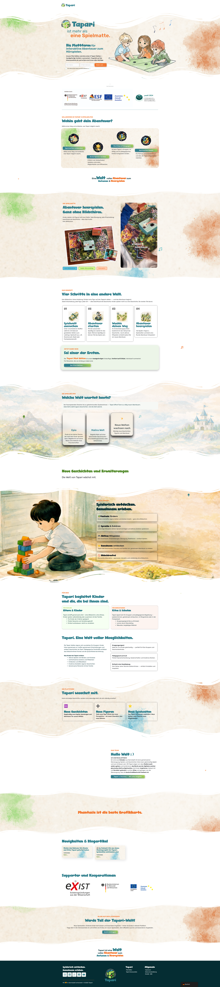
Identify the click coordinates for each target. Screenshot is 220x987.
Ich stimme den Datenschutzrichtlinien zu (78, 68)
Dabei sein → (100, 65)
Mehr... (66, 855)
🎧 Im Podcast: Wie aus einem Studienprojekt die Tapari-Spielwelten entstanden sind (108, 850)
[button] (74, 148)
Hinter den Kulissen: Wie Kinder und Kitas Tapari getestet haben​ (76, 849)
